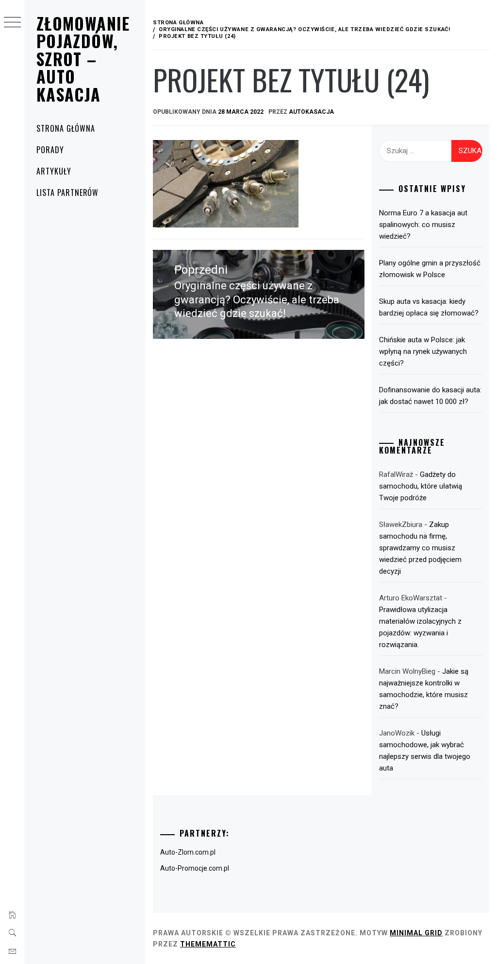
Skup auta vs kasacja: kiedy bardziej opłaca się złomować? (429, 307)
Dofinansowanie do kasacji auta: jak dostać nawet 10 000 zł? (430, 396)
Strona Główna (65, 128)
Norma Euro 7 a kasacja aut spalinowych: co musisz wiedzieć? (423, 225)
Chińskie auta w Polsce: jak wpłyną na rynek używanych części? (423, 351)
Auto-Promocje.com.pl (194, 868)
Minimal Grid (416, 933)
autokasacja (311, 111)
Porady (50, 150)
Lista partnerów (67, 192)
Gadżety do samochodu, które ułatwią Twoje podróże (420, 486)
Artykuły (53, 171)
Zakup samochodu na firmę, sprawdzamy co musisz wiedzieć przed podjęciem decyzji (420, 548)
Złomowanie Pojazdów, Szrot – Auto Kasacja (83, 58)
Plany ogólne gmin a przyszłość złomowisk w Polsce (429, 269)
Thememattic (208, 944)
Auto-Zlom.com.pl (187, 852)
